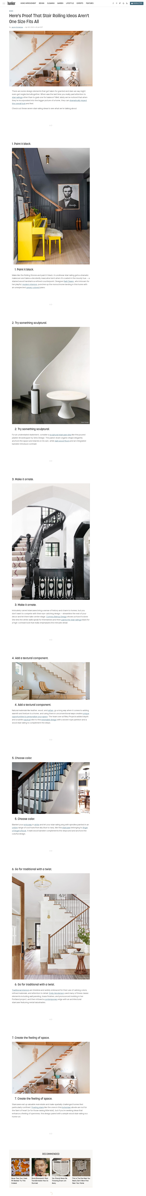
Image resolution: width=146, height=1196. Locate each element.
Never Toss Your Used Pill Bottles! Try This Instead (19, 1181)
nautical (27, 720)
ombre (15, 828)
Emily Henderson (56, 993)
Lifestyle (70, 3)
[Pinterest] (116, 3)
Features (90, 3)
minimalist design (49, 720)
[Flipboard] (120, 3)
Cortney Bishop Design (56, 617)
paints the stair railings (71, 620)
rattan (50, 710)
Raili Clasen (69, 281)
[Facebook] (113, 3)
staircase (66, 828)
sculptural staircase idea (60, 435)
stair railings (17, 97)
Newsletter (137, 3)
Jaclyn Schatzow (17, 27)
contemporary (51, 999)
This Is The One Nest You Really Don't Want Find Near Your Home (81, 1181)
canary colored (32, 288)
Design (41, 3)
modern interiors (29, 284)
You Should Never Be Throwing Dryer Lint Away (59, 1181)
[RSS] (126, 3)
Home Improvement (28, 3)
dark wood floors (62, 441)
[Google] (123, 3)
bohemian (66, 1107)
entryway (28, 825)
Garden (60, 3)
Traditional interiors (20, 990)
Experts (80, 3)
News (11, 11)
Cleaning (51, 3)
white (36, 825)
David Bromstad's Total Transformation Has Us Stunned (40, 1181)
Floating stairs (37, 1107)
